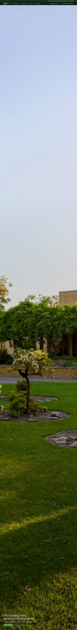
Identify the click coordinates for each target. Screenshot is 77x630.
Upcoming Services (54, 3)
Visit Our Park (23, 3)
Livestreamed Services (67, 3)
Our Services (15, 3)
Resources (37, 3)
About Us (31, 3)
